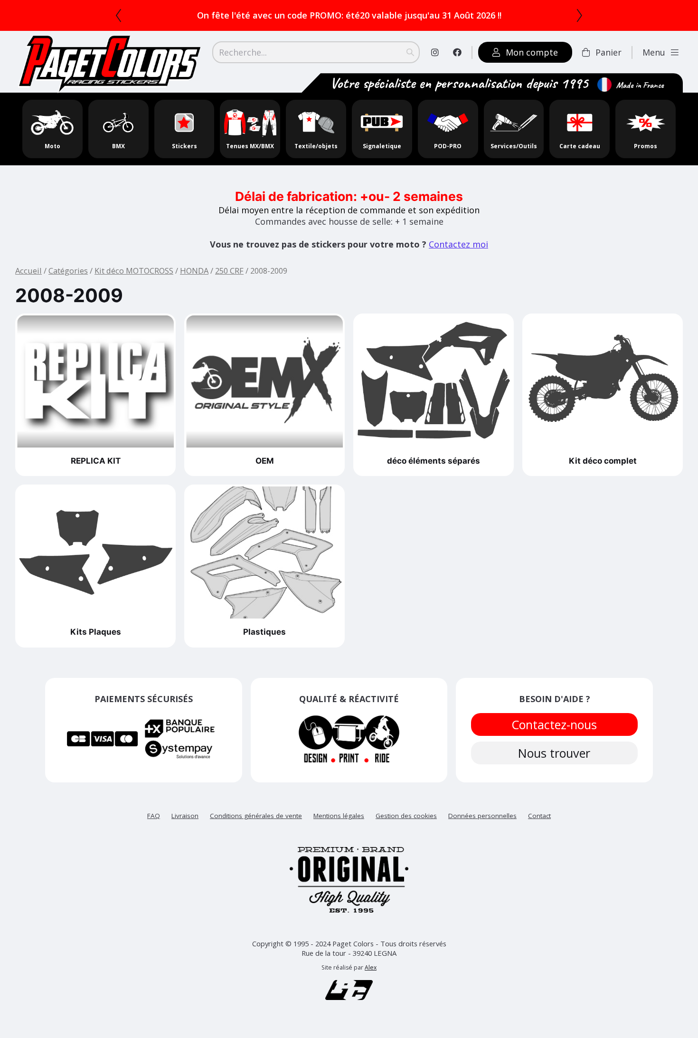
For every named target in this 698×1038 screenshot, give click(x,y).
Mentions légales (338, 815)
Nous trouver (555, 753)
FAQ (153, 815)
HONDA (194, 270)
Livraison (184, 815)
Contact (539, 815)
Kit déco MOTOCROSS (133, 270)
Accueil (28, 270)
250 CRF (229, 270)
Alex (371, 967)
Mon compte (532, 52)
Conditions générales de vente (256, 815)
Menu (653, 52)
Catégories (68, 270)
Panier (608, 52)
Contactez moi (458, 244)
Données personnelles (482, 815)
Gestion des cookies (406, 815)
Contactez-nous (554, 724)
